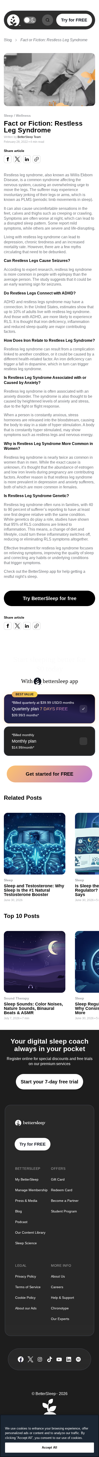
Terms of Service (28, 1287)
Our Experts (60, 1319)
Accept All (49, 1447)
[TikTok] (50, 1359)
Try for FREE (74, 20)
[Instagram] (40, 1359)
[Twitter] (30, 1359)
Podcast (21, 1222)
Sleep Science (26, 1243)
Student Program (64, 1211)
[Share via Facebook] (8, 159)
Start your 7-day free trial (49, 1081)
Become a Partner (65, 1201)
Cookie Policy (25, 1298)
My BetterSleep (26, 1179)
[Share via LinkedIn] (27, 159)
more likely (59, 317)
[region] (49, 1436)
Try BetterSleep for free (49, 598)
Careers (57, 1287)
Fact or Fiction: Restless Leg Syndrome (53, 40)
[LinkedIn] (69, 1359)
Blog (8, 40)
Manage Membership (31, 1190)
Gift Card (58, 1179)
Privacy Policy (25, 1276)
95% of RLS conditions (30, 524)
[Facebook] (21, 1359)
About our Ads (26, 1308)
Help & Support (62, 1298)
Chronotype (60, 1308)
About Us (58, 1276)
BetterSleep (38, 571)
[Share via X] (17, 159)
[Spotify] (78, 1359)
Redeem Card (61, 1190)
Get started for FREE (49, 774)
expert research (39, 269)
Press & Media (26, 1201)
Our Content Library (30, 1232)
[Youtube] (59, 1359)
